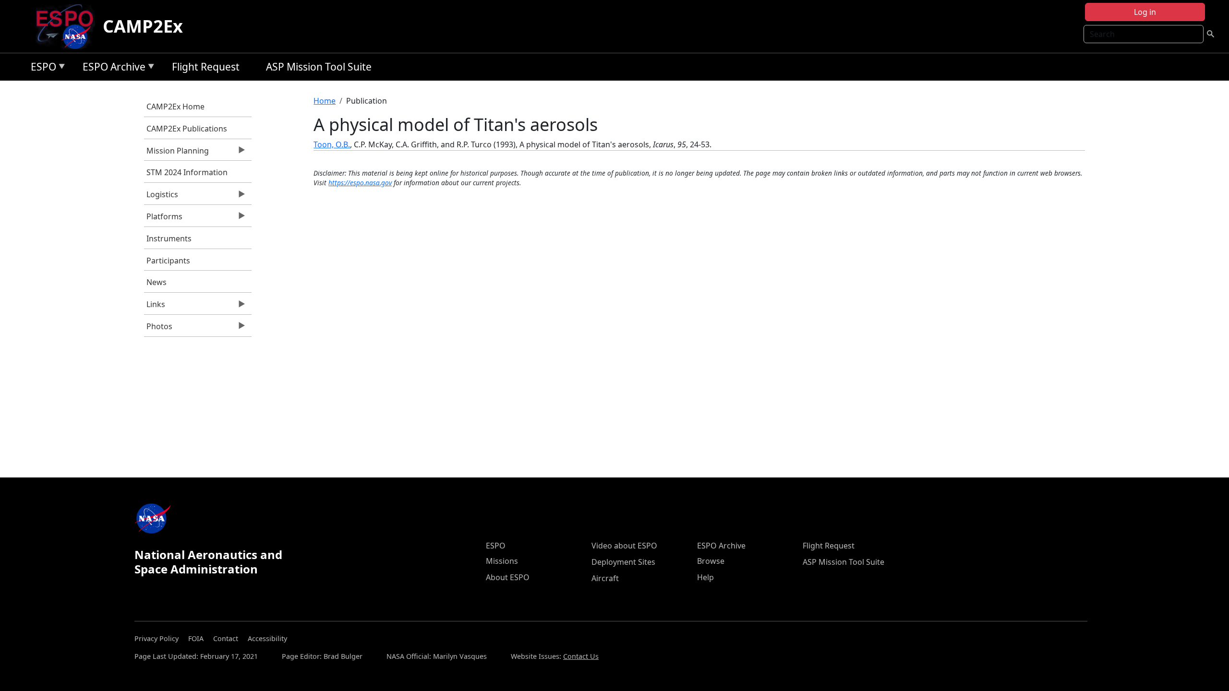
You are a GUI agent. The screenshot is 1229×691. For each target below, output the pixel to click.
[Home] (68, 26)
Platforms (163, 218)
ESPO (41, 68)
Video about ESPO (624, 545)
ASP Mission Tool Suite (319, 66)
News (156, 282)
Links (154, 306)
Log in (1145, 12)
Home (324, 100)
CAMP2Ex (143, 26)
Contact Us (581, 656)
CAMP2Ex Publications (186, 128)
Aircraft (605, 578)
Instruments (169, 238)
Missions (502, 561)
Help (705, 577)
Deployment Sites (623, 562)
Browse (710, 561)
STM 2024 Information (187, 172)
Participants (168, 260)
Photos (158, 328)
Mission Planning (176, 153)
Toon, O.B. (331, 144)
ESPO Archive (111, 68)
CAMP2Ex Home (175, 106)
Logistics (161, 196)
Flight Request (206, 66)
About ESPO (508, 577)
